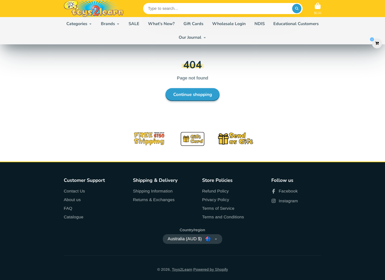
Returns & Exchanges (154, 199)
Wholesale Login (229, 23)
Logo (94, 8)
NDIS (259, 23)
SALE (134, 23)
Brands (108, 23)
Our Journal (190, 37)
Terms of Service (218, 208)
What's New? (161, 23)
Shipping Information (153, 191)
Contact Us (74, 191)
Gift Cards (193, 23)
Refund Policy (215, 191)
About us (72, 199)
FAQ (68, 208)
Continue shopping (192, 95)
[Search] (296, 8)
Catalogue (73, 217)
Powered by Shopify (210, 269)
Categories (76, 23)
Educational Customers (296, 23)
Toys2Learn (182, 269)
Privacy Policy (215, 199)
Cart (317, 9)
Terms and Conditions (223, 217)
